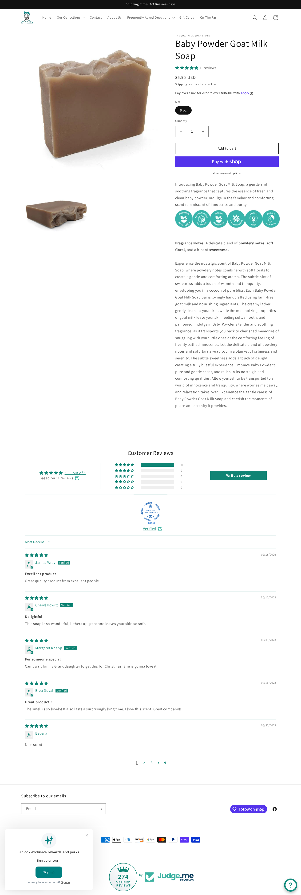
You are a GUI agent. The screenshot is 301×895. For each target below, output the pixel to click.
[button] (70, 17)
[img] (36, 555)
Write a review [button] (238, 475)
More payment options (227, 173)
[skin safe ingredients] (227, 229)
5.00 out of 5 (75, 472)
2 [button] (144, 762)
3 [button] (152, 762)
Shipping (181, 84)
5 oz (183, 110)
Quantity (181, 121)
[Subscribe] (100, 808)
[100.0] (150, 511)
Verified (149, 528)
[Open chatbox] (290, 885)
